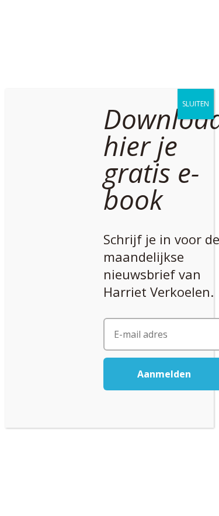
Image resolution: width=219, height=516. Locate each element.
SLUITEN (195, 104)
